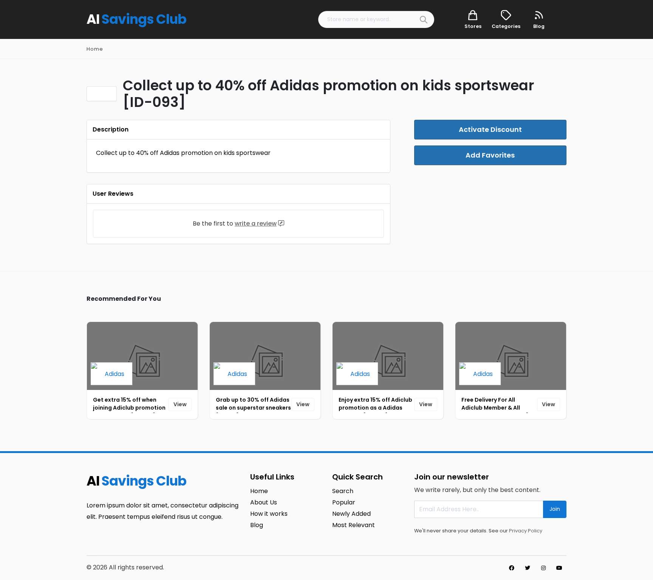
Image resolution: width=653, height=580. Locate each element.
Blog (256, 525)
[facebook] (512, 568)
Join (554, 509)
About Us (263, 502)
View (180, 404)
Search (342, 491)
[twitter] (527, 568)
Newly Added (351, 513)
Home (95, 49)
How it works (269, 513)
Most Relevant (353, 525)
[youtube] (559, 568)
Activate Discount (490, 129)
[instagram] (543, 568)
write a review (256, 223)
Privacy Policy (525, 530)
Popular (343, 502)
